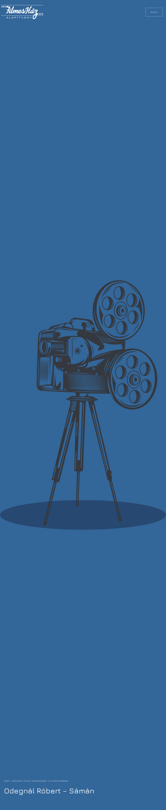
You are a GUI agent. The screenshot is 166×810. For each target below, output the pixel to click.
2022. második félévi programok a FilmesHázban (36, 781)
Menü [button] (154, 12)
